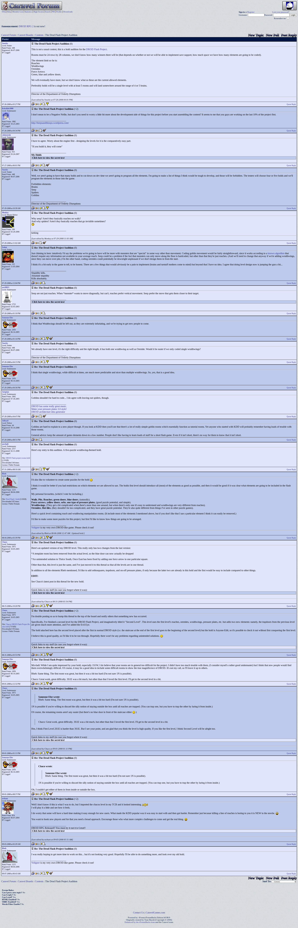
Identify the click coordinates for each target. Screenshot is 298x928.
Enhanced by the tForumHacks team (140, 922)
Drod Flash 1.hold (12, 499)
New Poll (272, 35)
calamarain (6, 135)
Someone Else (7, 318)
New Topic (256, 35)
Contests (39, 35)
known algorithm (276, 253)
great (57, 406)
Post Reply (289, 35)
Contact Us (138, 912)
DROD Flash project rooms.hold (18, 458)
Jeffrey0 (5, 421)
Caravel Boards (25, 35)
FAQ (4, 12)
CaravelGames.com (155, 912)
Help (9, 12)
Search (47, 12)
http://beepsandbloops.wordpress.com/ (50, 123)
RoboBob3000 (7, 108)
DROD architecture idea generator (48, 412)
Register (250, 12)
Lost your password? (280, 12)
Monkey (5, 212)
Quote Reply (291, 104)
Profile (59, 12)
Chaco (4, 542)
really (51, 406)
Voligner (35, 527)
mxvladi (5, 444)
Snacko (5, 43)
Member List (17, 12)
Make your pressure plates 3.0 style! (49, 409)
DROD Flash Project (96, 49)
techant (5, 798)
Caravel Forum (8, 35)
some (45, 406)
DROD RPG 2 (26, 26)
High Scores (39, 12)
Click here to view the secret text (48, 158)
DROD (35, 406)
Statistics (28, 12)
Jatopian (5, 392)
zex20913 (5, 287)
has (41, 406)
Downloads (68, 12)
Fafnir (4, 247)
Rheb (4, 474)
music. (63, 406)
